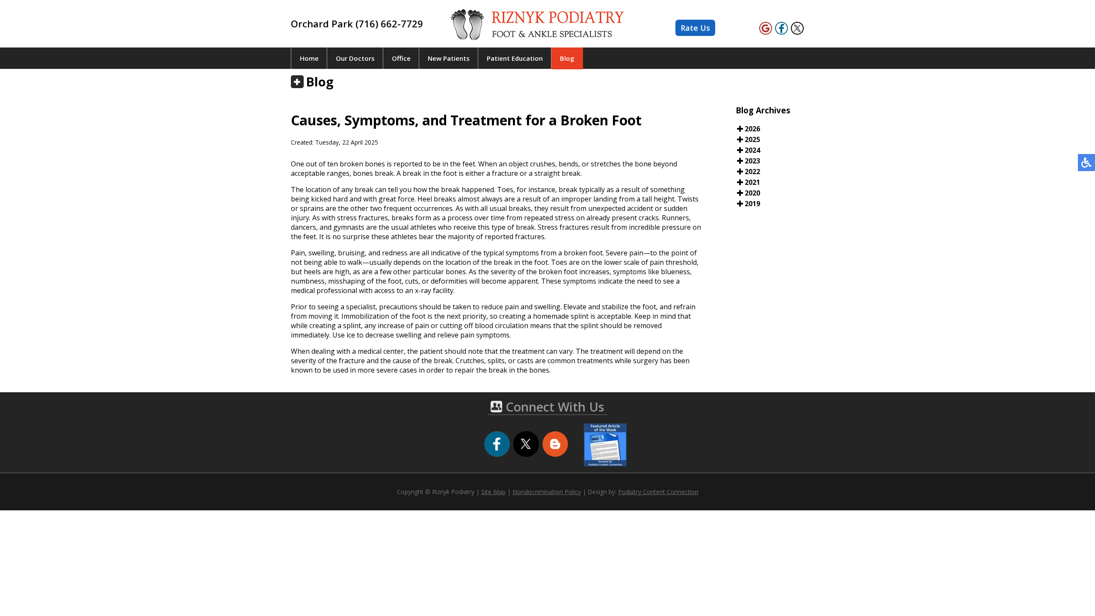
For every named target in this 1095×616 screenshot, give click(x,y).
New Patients (449, 58)
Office (401, 58)
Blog (567, 58)
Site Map (493, 492)
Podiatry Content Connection (658, 492)
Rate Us (695, 28)
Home (309, 58)
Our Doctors (355, 58)
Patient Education (515, 58)
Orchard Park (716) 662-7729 (357, 23)
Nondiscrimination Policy (546, 492)
